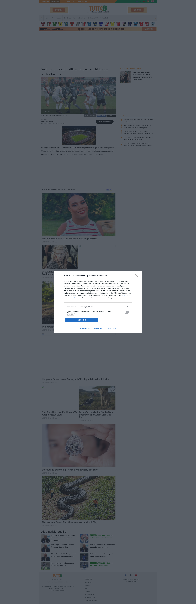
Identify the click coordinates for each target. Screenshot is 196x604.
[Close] (137, 276)
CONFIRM (82, 320)
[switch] (126, 312)
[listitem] (98, 307)
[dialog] (98, 302)
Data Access (98, 328)
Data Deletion (85, 328)
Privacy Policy (111, 328)
